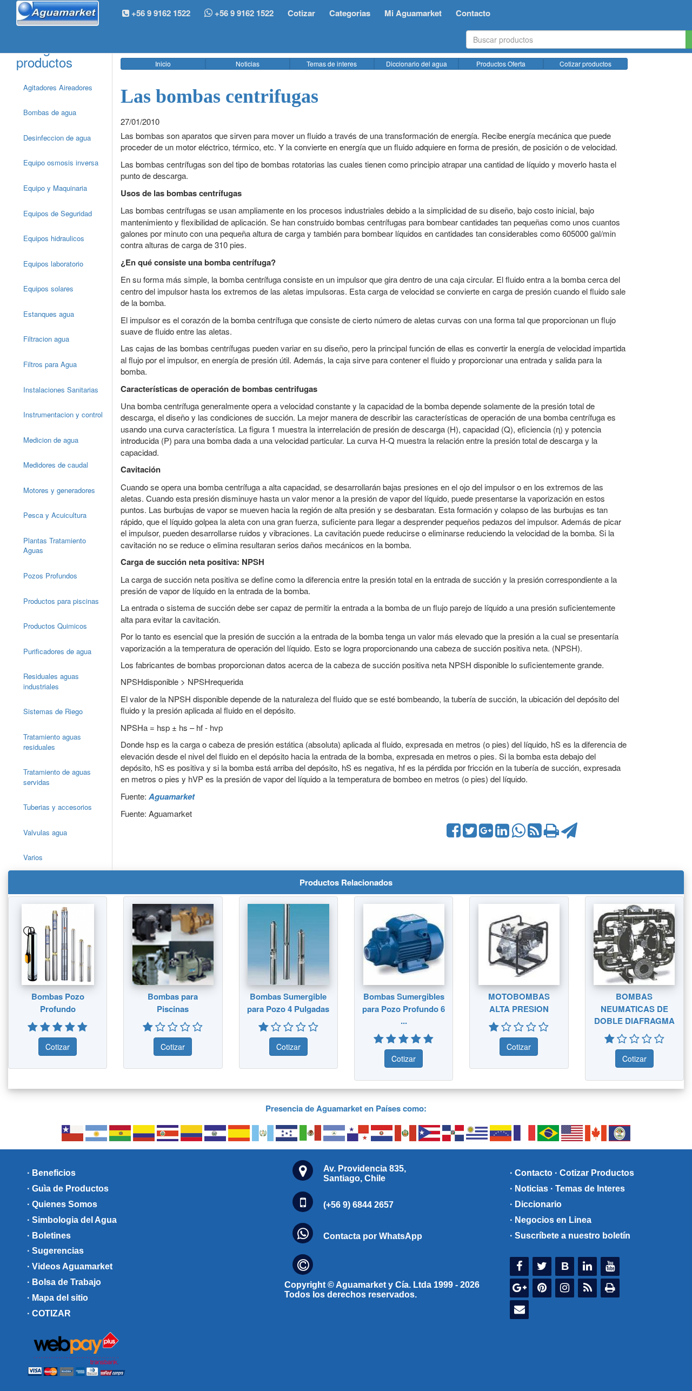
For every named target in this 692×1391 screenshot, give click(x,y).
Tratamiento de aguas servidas (57, 777)
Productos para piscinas (61, 601)
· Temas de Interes (587, 1188)
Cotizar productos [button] (585, 63)
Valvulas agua (45, 832)
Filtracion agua (46, 339)
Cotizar (301, 13)
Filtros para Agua (50, 364)
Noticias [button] (248, 63)
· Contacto (531, 1172)
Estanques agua (48, 314)
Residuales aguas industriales (51, 681)
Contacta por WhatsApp (372, 1236)
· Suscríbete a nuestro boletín (570, 1235)
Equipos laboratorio (53, 263)
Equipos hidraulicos (53, 238)
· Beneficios (51, 1172)
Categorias (349, 13)
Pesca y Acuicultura (54, 515)
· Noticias (529, 1188)
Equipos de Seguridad (57, 213)
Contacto (473, 13)
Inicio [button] (163, 63)
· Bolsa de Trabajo (64, 1282)
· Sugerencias (55, 1250)
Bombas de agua (49, 112)
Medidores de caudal (55, 465)
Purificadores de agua (57, 651)
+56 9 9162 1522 (243, 13)
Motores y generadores (59, 490)
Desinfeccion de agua (57, 137)
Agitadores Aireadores (57, 87)
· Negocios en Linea (550, 1219)
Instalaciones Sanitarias (60, 389)
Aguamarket (172, 796)
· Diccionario (536, 1204)
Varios (33, 857)
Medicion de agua (50, 440)
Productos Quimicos (55, 626)
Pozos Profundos (50, 575)
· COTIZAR (49, 1313)
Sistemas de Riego (53, 711)
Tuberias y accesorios (57, 807)
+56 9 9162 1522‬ (159, 13)
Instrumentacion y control (63, 414)
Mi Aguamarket (413, 13)
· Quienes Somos (62, 1204)
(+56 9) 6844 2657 (358, 1204)
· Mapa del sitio (57, 1297)
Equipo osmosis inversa (60, 162)
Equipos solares (48, 288)
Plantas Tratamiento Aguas (54, 545)
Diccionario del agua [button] (416, 63)
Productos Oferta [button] (500, 63)
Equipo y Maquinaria (55, 188)
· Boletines (49, 1235)
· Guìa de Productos (68, 1188)
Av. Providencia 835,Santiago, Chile (364, 1173)
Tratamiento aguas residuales (52, 741)
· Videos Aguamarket (69, 1266)
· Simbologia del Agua (72, 1219)
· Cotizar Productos (594, 1172)
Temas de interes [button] (332, 63)
